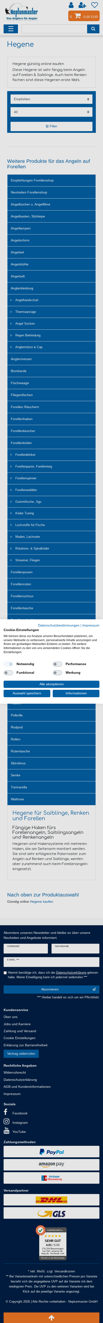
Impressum (90, 625)
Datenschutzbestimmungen (59, 625)
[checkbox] (8, 664)
